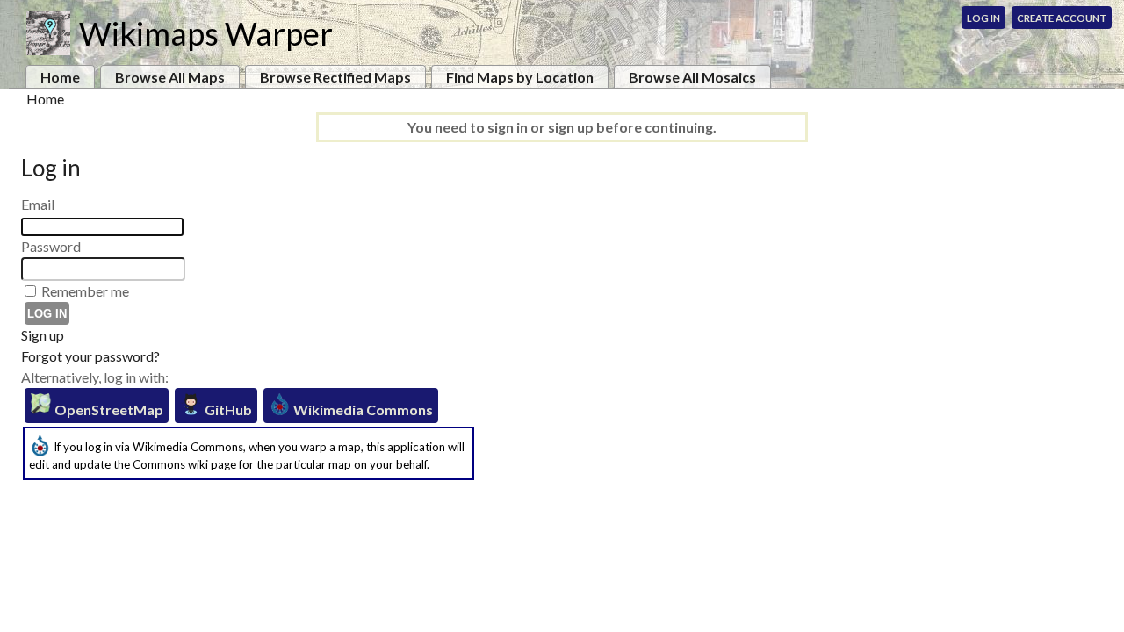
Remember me (85, 291)
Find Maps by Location (520, 76)
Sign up (42, 335)
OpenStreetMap (107, 409)
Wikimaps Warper (206, 33)
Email (37, 204)
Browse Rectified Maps (335, 76)
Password (51, 246)
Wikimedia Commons (362, 409)
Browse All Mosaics (692, 76)
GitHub (227, 409)
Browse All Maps (170, 76)
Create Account (1061, 18)
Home (60, 76)
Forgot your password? (90, 356)
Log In (983, 18)
